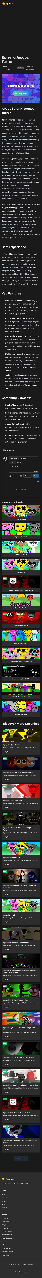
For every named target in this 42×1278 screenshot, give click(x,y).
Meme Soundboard (21, 1272)
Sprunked (5, 1218)
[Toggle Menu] (39, 3)
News (3, 1204)
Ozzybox (4, 1225)
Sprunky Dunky (7, 1231)
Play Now (23, 93)
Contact (4, 1208)
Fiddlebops (5, 1221)
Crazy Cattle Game (8, 1238)
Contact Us (5, 1255)
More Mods (21, 1158)
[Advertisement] (21, 28)
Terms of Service (7, 1252)
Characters (5, 1198)
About (4, 1201)
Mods (3, 1194)
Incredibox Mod (7, 1235)
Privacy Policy (6, 1248)
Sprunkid (5, 1228)
